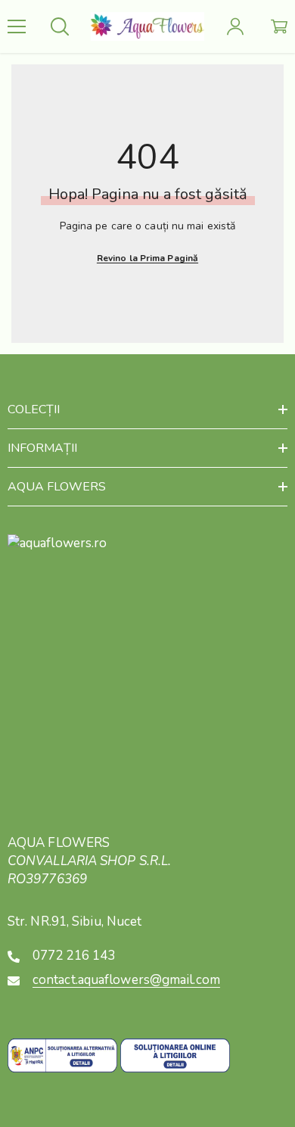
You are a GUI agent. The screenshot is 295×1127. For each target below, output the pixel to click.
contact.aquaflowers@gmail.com (126, 979)
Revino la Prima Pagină (147, 258)
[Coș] (279, 26)
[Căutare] (60, 26)
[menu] (17, 26)
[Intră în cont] (235, 26)
